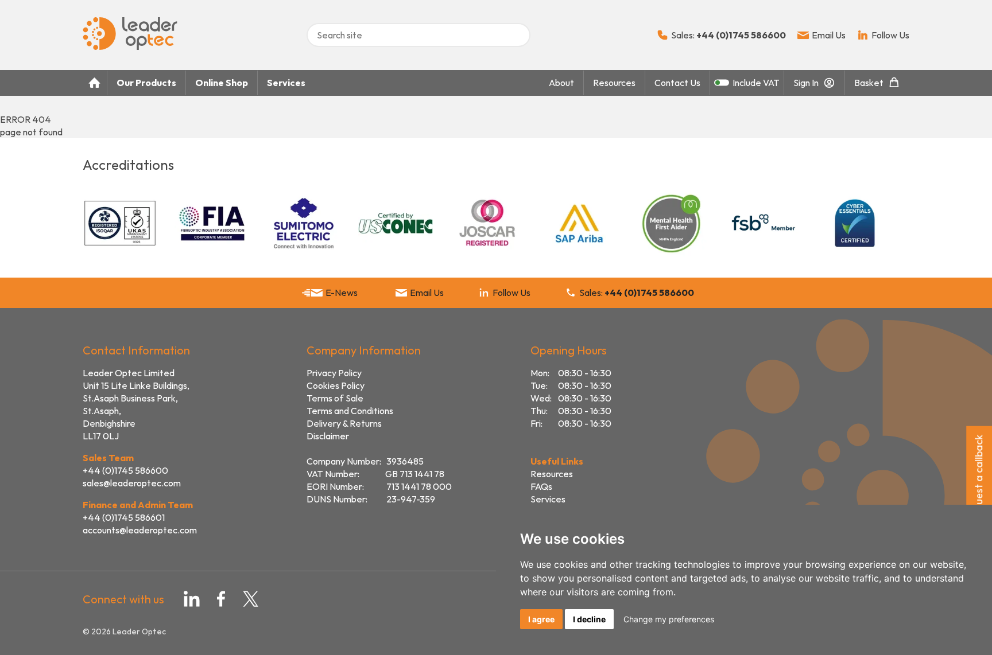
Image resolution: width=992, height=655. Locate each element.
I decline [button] (589, 619)
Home (95, 83)
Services (286, 82)
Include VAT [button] (756, 82)
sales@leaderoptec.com (132, 483)
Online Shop (221, 82)
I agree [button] (541, 619)
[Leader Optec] (130, 46)
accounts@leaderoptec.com (140, 530)
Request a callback (978, 478)
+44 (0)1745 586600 (125, 470)
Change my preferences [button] (668, 619)
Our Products (146, 82)
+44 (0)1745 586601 (124, 517)
